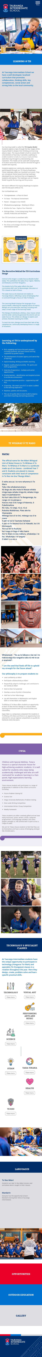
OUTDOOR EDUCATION (21, 1295)
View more (11, 997)
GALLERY (21, 1315)
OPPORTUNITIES (21, 1274)
